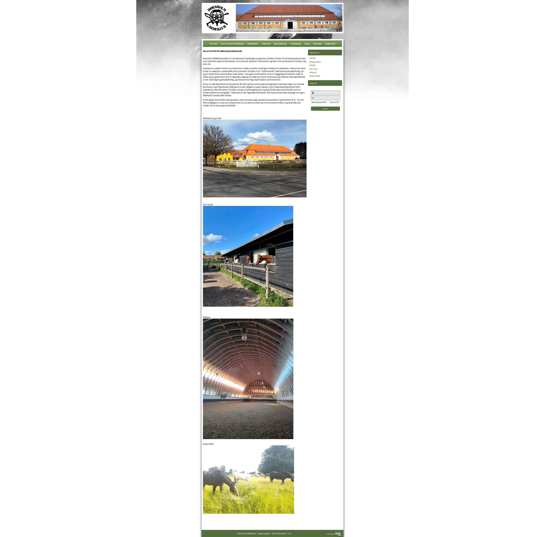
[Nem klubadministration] (334, 534)
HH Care (313, 68)
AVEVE (312, 65)
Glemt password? (319, 102)
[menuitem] (213, 43)
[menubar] (272, 43)
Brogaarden (315, 61)
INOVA (312, 58)
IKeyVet (313, 72)
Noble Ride (314, 76)
